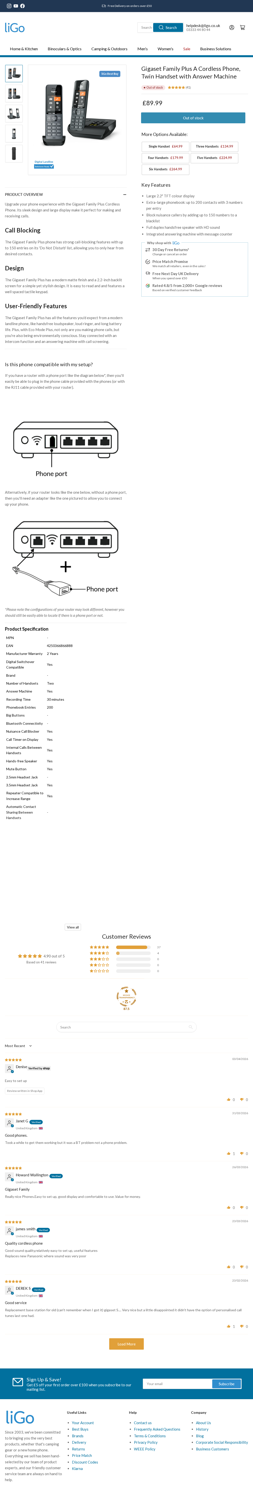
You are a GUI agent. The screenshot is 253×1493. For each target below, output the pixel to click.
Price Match (82, 1455)
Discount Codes (85, 1462)
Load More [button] (127, 1344)
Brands (78, 1436)
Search (171, 27)
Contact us (143, 1422)
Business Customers (212, 1449)
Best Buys (80, 1429)
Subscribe (226, 1384)
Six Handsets (165, 169)
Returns (78, 1449)
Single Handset (166, 146)
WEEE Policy (144, 1449)
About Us (203, 1422)
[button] (100, 947)
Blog (200, 1436)
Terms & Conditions (150, 1436)
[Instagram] (9, 6)
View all (73, 927)
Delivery (79, 1442)
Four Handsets (165, 158)
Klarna (77, 1468)
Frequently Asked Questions (157, 1429)
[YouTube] (16, 6)
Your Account (83, 1422)
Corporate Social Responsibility (222, 1442)
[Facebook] (22, 6)
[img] (13, 1059)
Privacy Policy (146, 1442)
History (202, 1429)
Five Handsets (214, 158)
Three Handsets (214, 146)
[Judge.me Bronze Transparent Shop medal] (126, 996)
